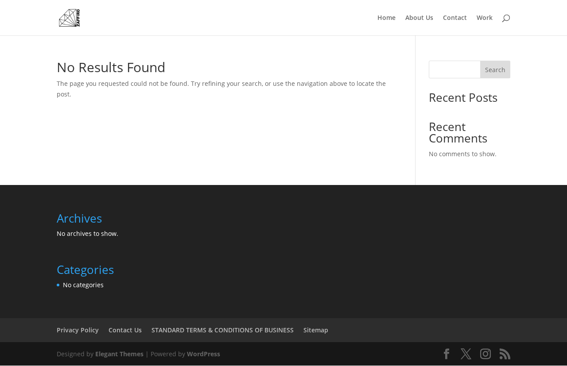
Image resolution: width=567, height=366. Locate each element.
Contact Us (125, 330)
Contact (455, 18)
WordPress (203, 354)
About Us (419, 18)
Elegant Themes (119, 354)
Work (485, 18)
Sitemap (315, 330)
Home (386, 18)
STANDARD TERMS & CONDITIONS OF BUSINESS (222, 330)
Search (495, 69)
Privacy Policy (78, 330)
